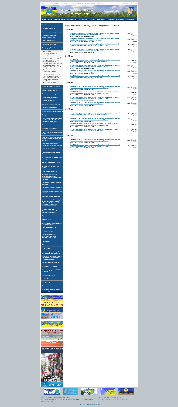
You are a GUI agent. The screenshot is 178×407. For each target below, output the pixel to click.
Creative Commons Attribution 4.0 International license (78, 399)
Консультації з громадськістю (51, 87)
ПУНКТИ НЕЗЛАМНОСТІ (49, 171)
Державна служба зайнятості (51, 196)
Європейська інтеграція (49, 128)
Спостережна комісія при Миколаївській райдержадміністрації (49, 99)
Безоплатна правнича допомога (52, 188)
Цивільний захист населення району (65, 19)
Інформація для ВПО (48, 275)
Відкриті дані (47, 51)
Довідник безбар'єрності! (49, 266)
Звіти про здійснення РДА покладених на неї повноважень (52, 144)
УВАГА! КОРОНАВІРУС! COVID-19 (52, 162)
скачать (135, 35)
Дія (43, 244)
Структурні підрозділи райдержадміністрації (49, 36)
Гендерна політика (47, 286)
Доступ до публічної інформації (61, 3)
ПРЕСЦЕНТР (92, 19)
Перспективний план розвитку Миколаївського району (51, 153)
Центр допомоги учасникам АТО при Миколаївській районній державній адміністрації (52, 120)
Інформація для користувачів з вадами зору (121, 19)
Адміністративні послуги (49, 94)
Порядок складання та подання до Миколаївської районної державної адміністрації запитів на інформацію (52, 66)
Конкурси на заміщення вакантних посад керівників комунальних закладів (52, 139)
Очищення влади (47, 115)
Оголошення (83, 19)
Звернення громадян (48, 40)
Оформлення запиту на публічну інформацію (50, 54)
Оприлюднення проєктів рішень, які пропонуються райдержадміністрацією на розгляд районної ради (52, 225)
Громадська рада (47, 231)
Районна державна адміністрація (52, 32)
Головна (43, 19)
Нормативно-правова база (51, 82)
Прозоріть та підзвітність (49, 107)
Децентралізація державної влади (52, 111)
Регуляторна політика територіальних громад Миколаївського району (49, 236)
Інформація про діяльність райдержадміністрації (51, 61)
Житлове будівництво (48, 149)
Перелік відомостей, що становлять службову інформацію (50, 71)
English (135, 3)
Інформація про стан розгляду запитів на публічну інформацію (87, 3)
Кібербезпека (46, 241)
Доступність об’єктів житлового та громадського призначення (52, 158)
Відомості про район (48, 28)
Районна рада (46, 219)
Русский (131, 3)
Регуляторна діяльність (49, 90)
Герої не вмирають (47, 216)
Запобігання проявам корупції (51, 104)
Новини (49, 19)
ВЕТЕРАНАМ (101, 19)
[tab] (52, 28)
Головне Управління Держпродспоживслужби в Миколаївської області (50, 211)
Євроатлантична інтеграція (50, 125)
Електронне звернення (49, 44)
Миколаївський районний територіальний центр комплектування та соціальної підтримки (51, 177)
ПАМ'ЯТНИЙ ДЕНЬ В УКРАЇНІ (51, 263)
